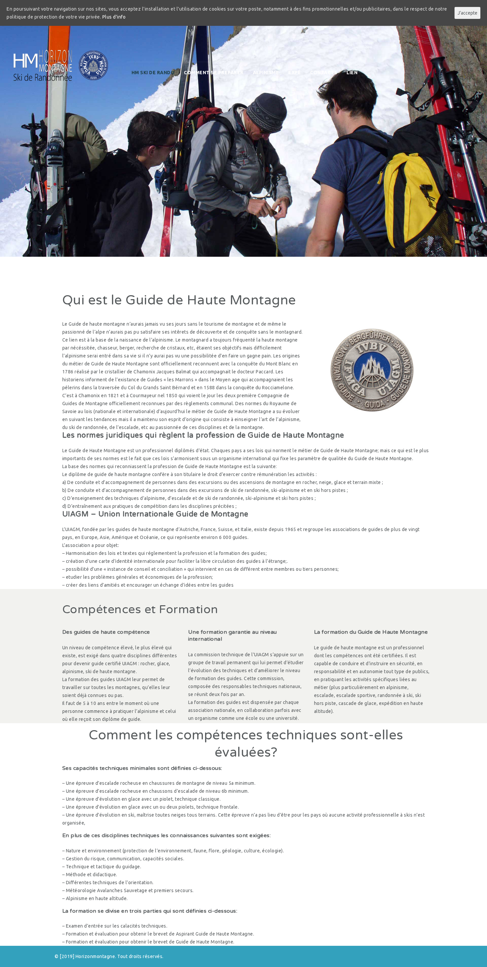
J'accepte (467, 13)
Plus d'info (114, 17)
